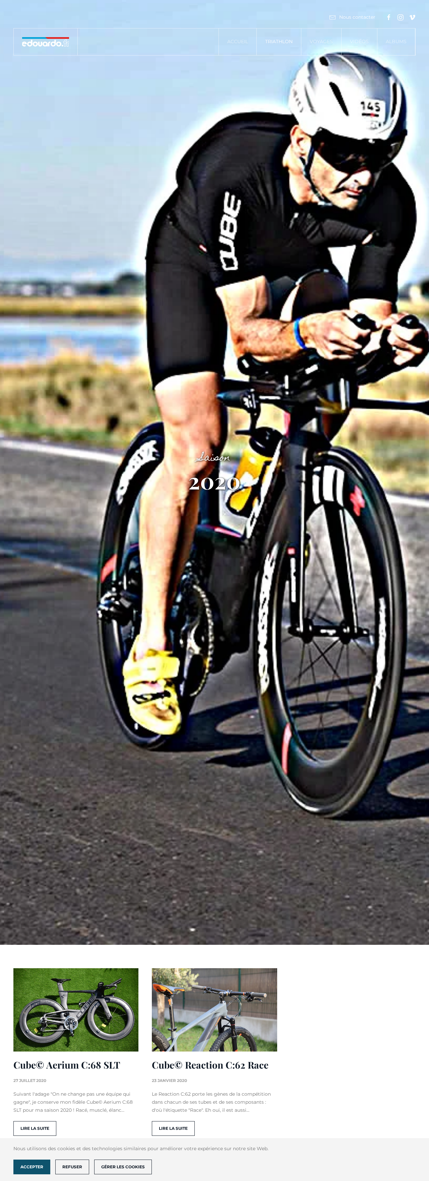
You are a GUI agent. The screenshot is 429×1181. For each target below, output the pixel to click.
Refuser (72, 1166)
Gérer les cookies (123, 1166)
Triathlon (279, 41)
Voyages (321, 41)
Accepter (31, 1166)
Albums (396, 41)
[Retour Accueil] (46, 41)
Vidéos (359, 41)
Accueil (237, 41)
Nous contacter (357, 17)
